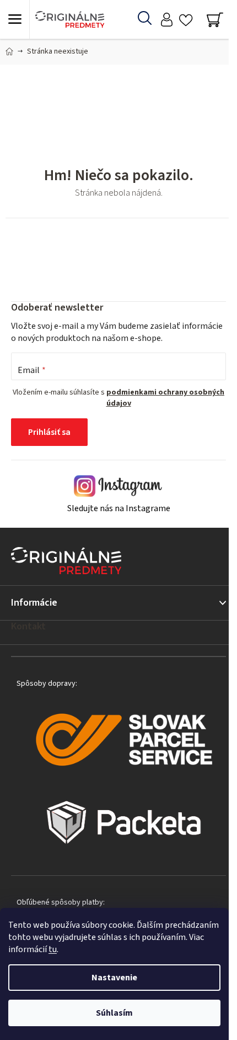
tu (53, 949)
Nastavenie (114, 977)
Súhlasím (114, 1013)
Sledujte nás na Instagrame (118, 508)
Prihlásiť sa (49, 432)
